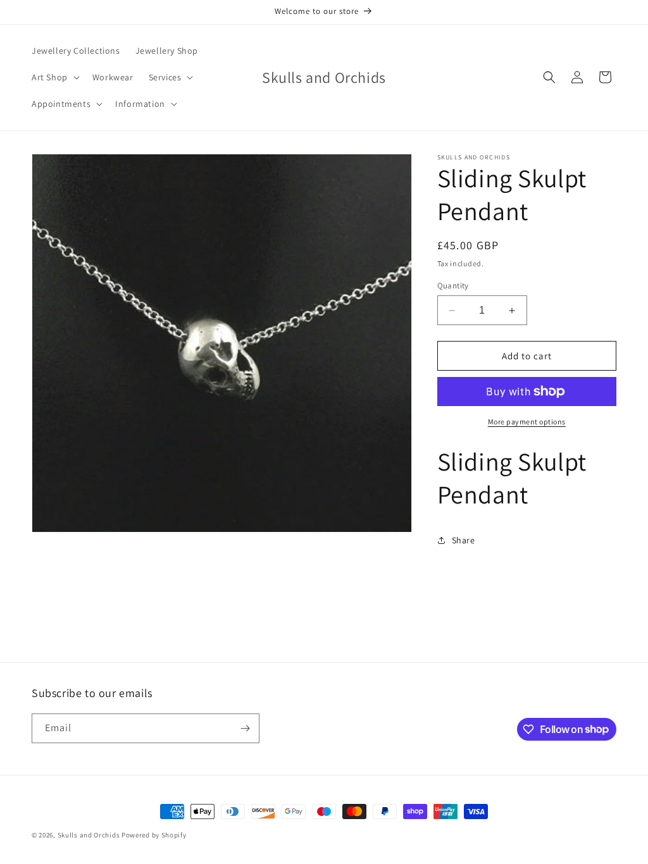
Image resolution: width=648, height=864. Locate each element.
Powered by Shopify (154, 834)
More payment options (527, 421)
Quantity (453, 285)
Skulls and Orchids (89, 834)
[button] (54, 77)
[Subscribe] (245, 728)
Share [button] (463, 540)
